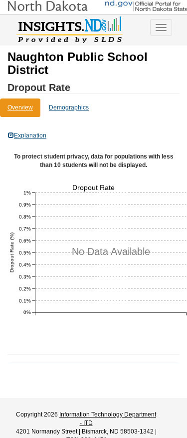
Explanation (30, 135)
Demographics (69, 107)
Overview (20, 107)
